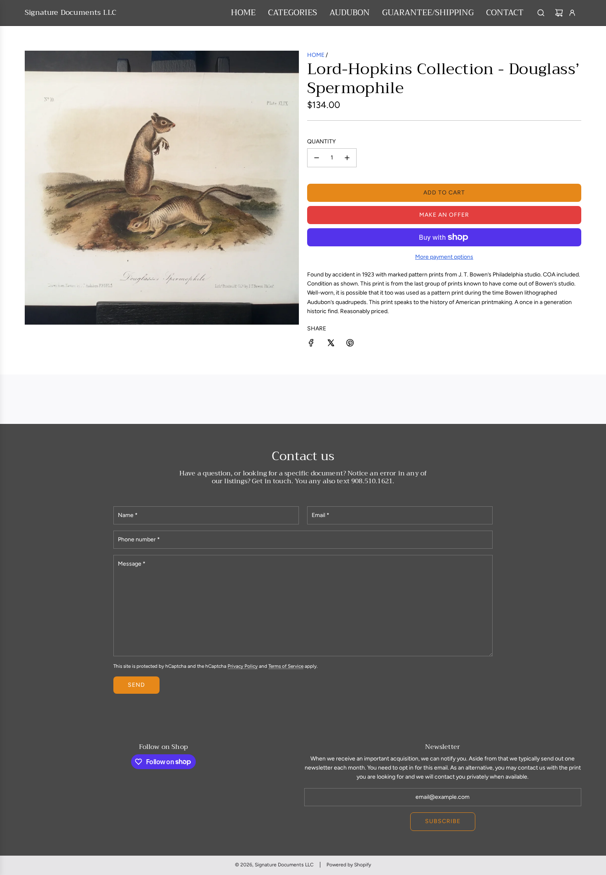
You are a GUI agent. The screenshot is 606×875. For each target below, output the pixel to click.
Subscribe (442, 821)
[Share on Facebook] (311, 344)
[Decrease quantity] (317, 158)
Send (136, 684)
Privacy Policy (243, 666)
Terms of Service (285, 666)
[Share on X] (331, 344)
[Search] (541, 13)
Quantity (321, 141)
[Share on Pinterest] (350, 344)
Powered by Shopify (348, 865)
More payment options (444, 256)
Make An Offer (444, 214)
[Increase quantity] (347, 158)
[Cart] (559, 13)
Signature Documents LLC (70, 12)
